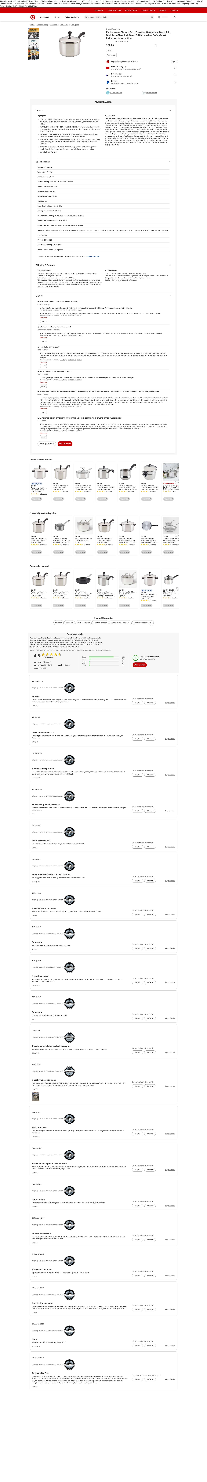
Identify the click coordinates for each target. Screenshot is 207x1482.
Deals (103, 4)
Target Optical (95, 4)
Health (169, 1)
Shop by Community (82, 4)
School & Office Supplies (188, 1)
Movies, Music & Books (39, 4)
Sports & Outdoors (156, 1)
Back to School (21, 1)
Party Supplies (53, 4)
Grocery (108, 1)
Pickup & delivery (72, 17)
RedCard (16, 6)
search (152, 17)
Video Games (25, 4)
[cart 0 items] (174, 17)
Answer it (43, 321)
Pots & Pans (64, 25)
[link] (112, 41)
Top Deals (144, 4)
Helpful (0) (64, 310)
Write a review (139, 665)
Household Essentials (120, 1)
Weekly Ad (167, 4)
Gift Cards (71, 4)
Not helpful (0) (72, 310)
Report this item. (93, 256)
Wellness (175, 1)
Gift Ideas (63, 4)
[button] (112, 41)
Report (80, 310)
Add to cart (111, 55)
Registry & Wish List (148, 10)
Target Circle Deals (155, 4)
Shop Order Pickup (178, 4)
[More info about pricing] (156, 45)
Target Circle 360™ (131, 10)
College (30, 1)
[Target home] (32, 17)
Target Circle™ (99, 10)
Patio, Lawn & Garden (97, 1)
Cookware (53, 25)
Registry (9, 6)
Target (32, 25)
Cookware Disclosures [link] (100, 622)
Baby (130, 1)
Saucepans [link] (58, 622)
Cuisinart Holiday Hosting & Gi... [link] (120, 622)
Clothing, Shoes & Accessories (53, 1)
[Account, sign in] (163, 17)
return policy (115, 280)
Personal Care (143, 1)
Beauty (135, 1)
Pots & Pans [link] (69, 622)
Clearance (109, 4)
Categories (44, 17)
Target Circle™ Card (114, 10)
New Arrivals (118, 4)
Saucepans (75, 25)
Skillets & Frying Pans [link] (83, 622)
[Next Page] (177, 482)
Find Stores (33, 6)
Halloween (37, 1)
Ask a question (65, 444)
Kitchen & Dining (82, 1)
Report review (170, 703)
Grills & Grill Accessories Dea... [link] (143, 622)
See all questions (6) (46, 444)
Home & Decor (70, 1)
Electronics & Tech (13, 4)
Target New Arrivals (7, 1)
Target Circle (24, 6)
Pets (164, 1)
